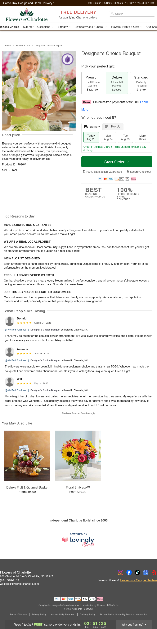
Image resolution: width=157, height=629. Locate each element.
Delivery (95, 126)
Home (8, 45)
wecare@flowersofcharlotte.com (19, 584)
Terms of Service (18, 614)
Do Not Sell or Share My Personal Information (123, 614)
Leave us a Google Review (138, 580)
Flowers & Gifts (23, 45)
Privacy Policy (39, 614)
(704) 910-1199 (9, 580)
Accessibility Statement (63, 614)
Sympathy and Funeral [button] (89, 27)
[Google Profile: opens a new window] (146, 572)
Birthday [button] (63, 27)
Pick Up (115, 126)
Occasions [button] (44, 27)
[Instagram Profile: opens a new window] (120, 572)
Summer (28, 27)
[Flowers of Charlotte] (27, 14)
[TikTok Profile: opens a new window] (137, 572)
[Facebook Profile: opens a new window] (129, 572)
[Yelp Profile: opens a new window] (154, 572)
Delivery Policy (87, 614)
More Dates (142, 137)
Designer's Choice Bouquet (45, 329)
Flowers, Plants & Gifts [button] (125, 27)
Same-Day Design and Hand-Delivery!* (29, 3)
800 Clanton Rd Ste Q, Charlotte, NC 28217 (26, 576)
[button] (147, 613)
